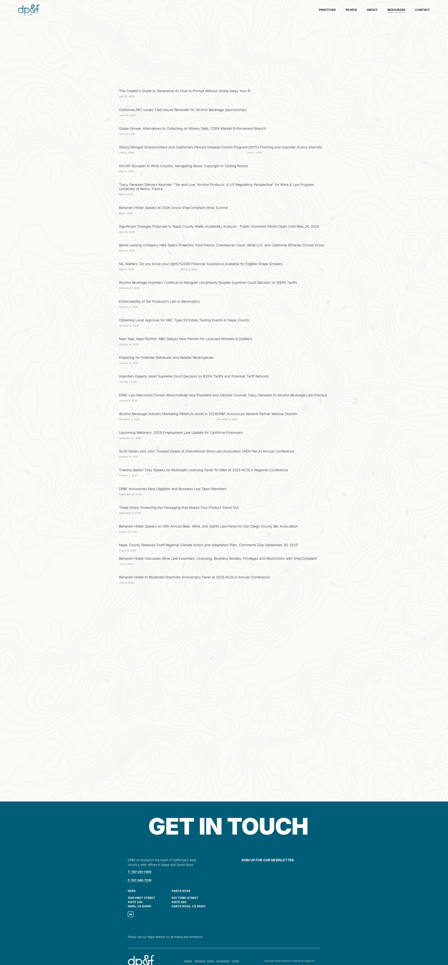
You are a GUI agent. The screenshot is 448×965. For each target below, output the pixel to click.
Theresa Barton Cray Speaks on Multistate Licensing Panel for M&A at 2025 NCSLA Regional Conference (203, 470)
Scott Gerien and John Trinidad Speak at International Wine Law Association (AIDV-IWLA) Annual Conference (206, 451)
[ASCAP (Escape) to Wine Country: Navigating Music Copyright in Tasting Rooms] (183, 159)
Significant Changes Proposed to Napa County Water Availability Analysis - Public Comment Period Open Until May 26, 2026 (219, 226)
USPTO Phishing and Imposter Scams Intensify (284, 147)
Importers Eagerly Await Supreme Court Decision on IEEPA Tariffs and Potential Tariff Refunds (194, 376)
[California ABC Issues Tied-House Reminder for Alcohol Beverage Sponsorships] (183, 103)
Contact (422, 10)
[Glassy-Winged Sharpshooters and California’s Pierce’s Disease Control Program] (183, 141)
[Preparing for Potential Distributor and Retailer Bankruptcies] (166, 351)
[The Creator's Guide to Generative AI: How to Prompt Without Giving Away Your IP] (185, 84)
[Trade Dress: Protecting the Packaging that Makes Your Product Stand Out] (179, 501)
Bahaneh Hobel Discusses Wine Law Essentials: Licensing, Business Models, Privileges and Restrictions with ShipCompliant (218, 558)
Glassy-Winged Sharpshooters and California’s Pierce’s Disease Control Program (183, 147)
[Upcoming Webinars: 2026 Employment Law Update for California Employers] (181, 426)
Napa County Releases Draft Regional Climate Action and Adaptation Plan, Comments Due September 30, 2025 (208, 545)
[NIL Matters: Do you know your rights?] (150, 257)
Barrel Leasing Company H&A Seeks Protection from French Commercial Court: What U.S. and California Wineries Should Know (221, 245)
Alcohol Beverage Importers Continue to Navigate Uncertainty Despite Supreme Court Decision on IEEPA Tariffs (208, 282)
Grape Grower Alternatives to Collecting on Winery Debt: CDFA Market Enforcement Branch (192, 128)
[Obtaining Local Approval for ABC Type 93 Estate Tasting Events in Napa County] (184, 314)
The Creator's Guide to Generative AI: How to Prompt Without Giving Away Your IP (185, 91)
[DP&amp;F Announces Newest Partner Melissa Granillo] (257, 407)
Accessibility (223, 961)
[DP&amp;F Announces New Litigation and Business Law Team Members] (172, 482)
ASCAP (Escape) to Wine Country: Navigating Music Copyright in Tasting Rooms (183, 166)
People (351, 10)
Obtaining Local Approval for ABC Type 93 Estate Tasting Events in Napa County (184, 320)
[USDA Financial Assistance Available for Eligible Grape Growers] (231, 257)
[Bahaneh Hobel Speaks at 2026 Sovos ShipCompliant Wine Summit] (173, 201)
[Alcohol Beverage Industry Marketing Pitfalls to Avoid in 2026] (168, 407)
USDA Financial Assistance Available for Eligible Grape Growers (231, 264)
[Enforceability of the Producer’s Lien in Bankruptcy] (159, 295)
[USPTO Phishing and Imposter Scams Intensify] (284, 141)
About (372, 10)
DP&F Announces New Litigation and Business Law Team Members (172, 489)
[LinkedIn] (130, 914)
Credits (235, 961)
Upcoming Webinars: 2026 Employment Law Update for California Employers (181, 432)
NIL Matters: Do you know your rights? (150, 264)
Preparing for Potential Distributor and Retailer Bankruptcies (166, 357)
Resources (396, 10)
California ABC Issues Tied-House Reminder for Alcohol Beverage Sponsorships (183, 110)
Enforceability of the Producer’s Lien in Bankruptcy (159, 301)
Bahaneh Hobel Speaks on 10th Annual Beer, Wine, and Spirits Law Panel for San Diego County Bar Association (208, 526)
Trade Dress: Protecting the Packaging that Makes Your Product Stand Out (179, 507)
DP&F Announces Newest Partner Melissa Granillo (257, 414)
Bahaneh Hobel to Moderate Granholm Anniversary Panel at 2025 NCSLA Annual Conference (194, 577)
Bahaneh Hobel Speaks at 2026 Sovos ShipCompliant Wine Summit (173, 208)
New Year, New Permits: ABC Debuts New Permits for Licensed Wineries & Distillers (185, 339)
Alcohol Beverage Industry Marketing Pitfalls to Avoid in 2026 (168, 414)
